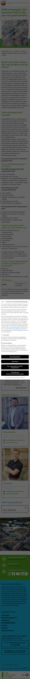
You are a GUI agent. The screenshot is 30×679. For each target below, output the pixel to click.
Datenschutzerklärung (14, 328)
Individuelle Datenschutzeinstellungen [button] (15, 373)
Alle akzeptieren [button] (15, 357)
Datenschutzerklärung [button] (15, 377)
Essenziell (6, 335)
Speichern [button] (15, 361)
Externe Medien (7, 343)
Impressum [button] (22, 377)
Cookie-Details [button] (8, 377)
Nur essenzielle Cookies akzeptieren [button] (15, 367)
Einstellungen (20, 330)
